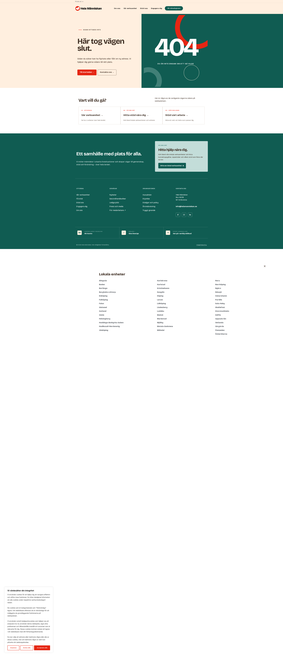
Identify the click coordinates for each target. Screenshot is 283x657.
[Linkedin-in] (190, 215)
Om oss (117, 8)
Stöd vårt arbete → (176, 115)
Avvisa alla (26, 648)
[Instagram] (184, 215)
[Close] (50, 589)
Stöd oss (144, 8)
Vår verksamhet (130, 8)
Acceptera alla (42, 648)
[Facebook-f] (178, 215)
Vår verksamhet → (92, 115)
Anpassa (13, 648)
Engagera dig (156, 8)
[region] (28, 620)
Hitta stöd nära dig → (136, 115)
